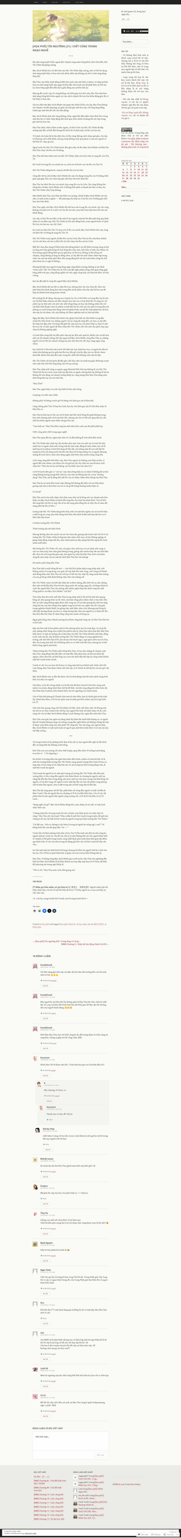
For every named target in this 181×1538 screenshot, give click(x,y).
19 (146, 172)
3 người (53, 1228)
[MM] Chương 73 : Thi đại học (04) (49, 1519)
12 (146, 169)
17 (139, 172)
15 (131, 172)
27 (123, 178)
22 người (53, 1043)
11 (142, 169)
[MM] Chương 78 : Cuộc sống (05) (48, 1498)
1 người (56, 1096)
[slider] (144, 31)
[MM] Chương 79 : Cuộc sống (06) (48, 1494)
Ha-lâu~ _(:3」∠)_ (42, 1476)
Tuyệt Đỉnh (79, 2)
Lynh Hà (44, 1368)
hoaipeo (44, 1186)
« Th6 (123, 181)
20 (123, 175)
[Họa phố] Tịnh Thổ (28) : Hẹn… (91, 1510)
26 (146, 175)
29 (131, 178)
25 (142, 175)
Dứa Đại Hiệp (48, 1129)
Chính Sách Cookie (30, 1533)
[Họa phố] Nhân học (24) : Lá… (91, 1516)
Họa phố (45, 924)
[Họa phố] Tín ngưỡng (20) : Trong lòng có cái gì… (56, 941)
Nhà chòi (66, 2)
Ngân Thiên (45, 1270)
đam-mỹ (86, 924)
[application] (134, 31)
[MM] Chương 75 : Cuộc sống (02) (48, 1511)
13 (123, 172)
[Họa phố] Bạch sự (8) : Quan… (91, 1497)
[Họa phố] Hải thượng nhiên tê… (92, 1503)
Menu (45, 2)
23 (135, 175)
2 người (53, 1070)
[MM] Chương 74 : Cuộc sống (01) (48, 1515)
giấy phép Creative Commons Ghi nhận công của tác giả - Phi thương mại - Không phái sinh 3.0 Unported (134, 142)
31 (139, 178)
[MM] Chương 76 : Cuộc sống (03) (48, 1507)
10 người (53, 980)
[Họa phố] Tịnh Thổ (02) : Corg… (91, 1477)
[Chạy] (124, 31)
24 (139, 175)
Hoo (42, 1303)
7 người (53, 1013)
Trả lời (45, 986)
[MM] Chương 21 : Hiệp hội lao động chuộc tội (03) (85, 944)
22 (131, 175)
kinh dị (72, 924)
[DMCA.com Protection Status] (126, 1484)
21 (127, 175)
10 (139, 169)
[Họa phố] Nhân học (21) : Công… (91, 1483)
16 (135, 172)
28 (127, 178)
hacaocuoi (44, 1057)
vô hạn (79, 924)
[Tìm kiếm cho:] (147, 2)
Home (36, 2)
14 (127, 172)
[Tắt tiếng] (141, 31)
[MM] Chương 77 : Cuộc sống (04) (48, 1503)
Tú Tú (43, 1395)
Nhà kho (55, 2)
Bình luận (100, 1455)
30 (135, 178)
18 (142, 172)
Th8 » (123, 187)
